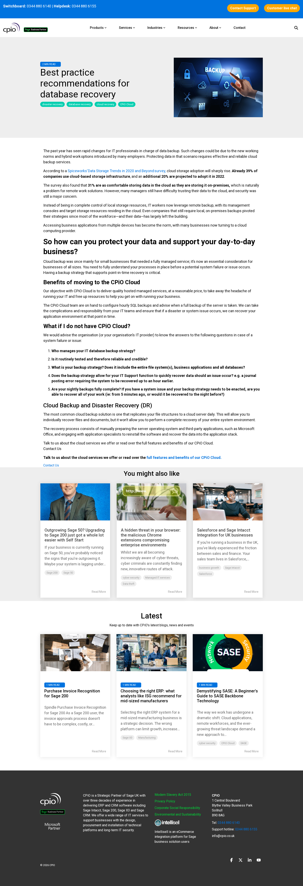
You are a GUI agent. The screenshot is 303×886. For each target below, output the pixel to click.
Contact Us (51, 465)
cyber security (131, 577)
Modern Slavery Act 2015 (173, 795)
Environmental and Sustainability (178, 814)
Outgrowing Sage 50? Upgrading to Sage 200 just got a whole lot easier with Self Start (75, 535)
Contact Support (243, 8)
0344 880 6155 (245, 829)
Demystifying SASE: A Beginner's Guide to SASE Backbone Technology (227, 695)
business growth (209, 567)
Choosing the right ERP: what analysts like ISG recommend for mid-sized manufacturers (151, 695)
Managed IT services (157, 577)
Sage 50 (68, 572)
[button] (231, 860)
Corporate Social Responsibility (177, 808)
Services (125, 28)
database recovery (80, 104)
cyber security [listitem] (207, 743)
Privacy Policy (165, 801)
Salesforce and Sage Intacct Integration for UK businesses (225, 533)
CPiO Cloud (126, 104)
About (213, 28)
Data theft (128, 583)
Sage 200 (52, 572)
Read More (99, 591)
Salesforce (205, 573)
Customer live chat (282, 8)
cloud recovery (105, 104)
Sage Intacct (232, 567)
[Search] (296, 28)
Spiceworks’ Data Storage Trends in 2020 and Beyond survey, (117, 171)
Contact (239, 28)
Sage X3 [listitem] (127, 737)
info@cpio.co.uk (223, 836)
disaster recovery (52, 104)
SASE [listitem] (244, 743)
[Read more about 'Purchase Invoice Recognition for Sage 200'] (75, 652)
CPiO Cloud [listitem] (228, 743)
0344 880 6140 (39, 6)
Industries (154, 28)
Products (97, 28)
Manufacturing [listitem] (147, 737)
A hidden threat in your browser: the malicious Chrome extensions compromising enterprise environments (151, 537)
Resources (186, 28)
